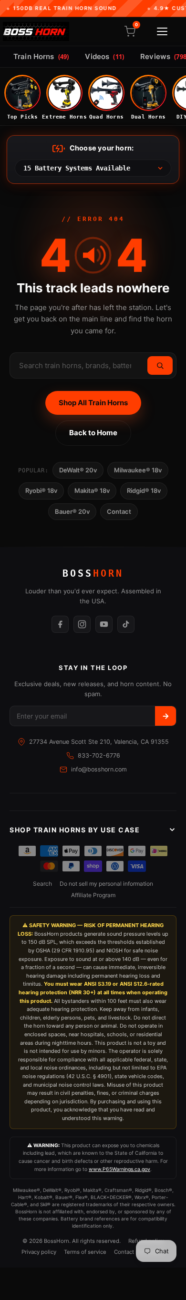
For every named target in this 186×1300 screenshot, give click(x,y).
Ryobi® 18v (41, 490)
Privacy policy (38, 1252)
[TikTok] (125, 624)
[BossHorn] (36, 31)
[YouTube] (104, 624)
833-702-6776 (99, 755)
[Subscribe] (165, 716)
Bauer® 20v (72, 511)
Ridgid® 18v (144, 490)
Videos (104, 56)
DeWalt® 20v (78, 470)
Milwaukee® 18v (138, 470)
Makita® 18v (92, 490)
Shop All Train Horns (93, 402)
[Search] (160, 365)
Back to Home (93, 432)
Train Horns (41, 56)
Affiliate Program (93, 895)
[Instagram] (82, 624)
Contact (119, 511)
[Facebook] (60, 624)
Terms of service (85, 1252)
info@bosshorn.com (99, 769)
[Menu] (162, 31)
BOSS (93, 573)
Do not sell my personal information (106, 883)
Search (42, 883)
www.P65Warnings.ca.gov (119, 1169)
